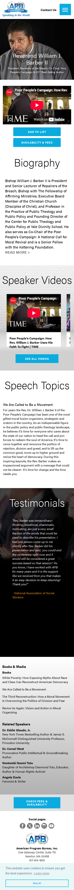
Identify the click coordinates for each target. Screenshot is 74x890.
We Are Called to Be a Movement (24, 689)
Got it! (37, 883)
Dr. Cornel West (13, 748)
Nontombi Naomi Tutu (17, 763)
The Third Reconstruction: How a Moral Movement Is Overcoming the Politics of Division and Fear (36, 698)
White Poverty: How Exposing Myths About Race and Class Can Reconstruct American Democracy (35, 679)
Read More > (17, 252)
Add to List (37, 132)
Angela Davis (11, 777)
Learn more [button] (41, 873)
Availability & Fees (37, 142)
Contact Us (48, 10)
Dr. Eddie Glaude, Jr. (16, 730)
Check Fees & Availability (37, 802)
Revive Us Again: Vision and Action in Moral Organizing (31, 710)
